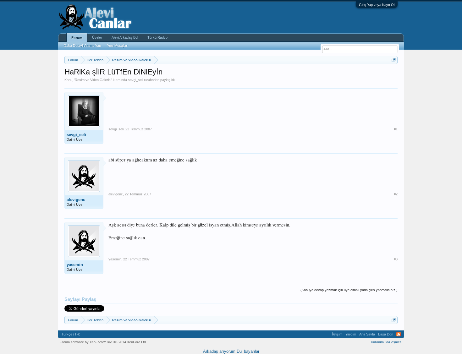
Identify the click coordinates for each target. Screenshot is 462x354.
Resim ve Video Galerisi (93, 80)
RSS (398, 334)
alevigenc (76, 199)
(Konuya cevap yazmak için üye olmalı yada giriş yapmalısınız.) (349, 290)
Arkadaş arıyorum (219, 351)
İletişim (337, 334)
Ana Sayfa (367, 334)
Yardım (350, 334)
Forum (76, 38)
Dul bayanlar (248, 351)
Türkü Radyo (157, 37)
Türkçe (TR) (70, 334)
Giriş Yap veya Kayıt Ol (376, 5)
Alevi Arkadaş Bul (125, 37)
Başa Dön (385, 334)
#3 (396, 259)
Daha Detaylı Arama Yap (82, 45)
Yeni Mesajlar (117, 45)
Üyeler (97, 37)
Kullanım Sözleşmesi (386, 342)
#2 (396, 194)
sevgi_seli (135, 80)
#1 (396, 129)
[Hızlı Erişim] (394, 60)
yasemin (75, 264)
